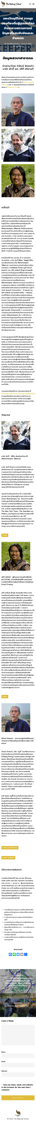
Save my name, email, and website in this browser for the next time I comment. (17, 1087)
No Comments (18, 46)
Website (4, 1071)
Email (3, 1062)
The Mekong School (13, 44)
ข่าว (18, 13)
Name (3, 1052)
